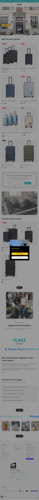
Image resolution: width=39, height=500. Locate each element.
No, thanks (19, 257)
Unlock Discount (20, 253)
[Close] (28, 241)
